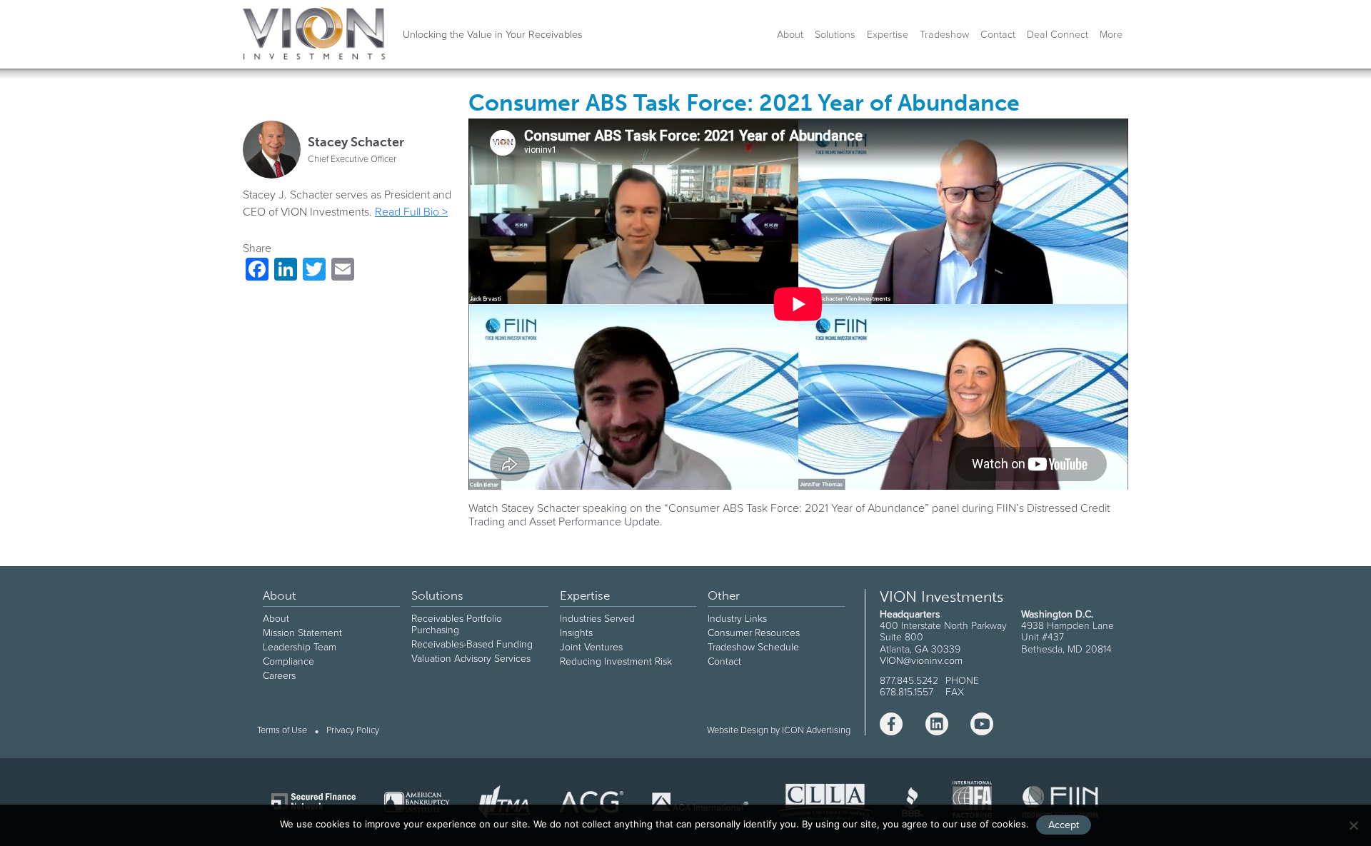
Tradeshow (944, 34)
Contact (997, 34)
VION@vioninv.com (921, 660)
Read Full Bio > (411, 211)
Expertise (887, 34)
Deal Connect (1057, 34)
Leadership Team (299, 647)
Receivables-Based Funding (472, 644)
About (790, 34)
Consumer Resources (754, 632)
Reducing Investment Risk (616, 661)
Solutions (835, 34)
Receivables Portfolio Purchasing (456, 624)
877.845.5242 (909, 680)
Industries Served (597, 618)
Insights (576, 632)
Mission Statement (302, 632)
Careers (279, 675)
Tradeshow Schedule (753, 647)
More (1111, 34)
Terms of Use (282, 730)
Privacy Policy (352, 730)
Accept (1063, 824)
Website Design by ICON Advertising (778, 730)
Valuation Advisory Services (471, 658)
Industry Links (737, 618)
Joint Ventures (591, 647)
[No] (1353, 825)
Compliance (288, 661)
